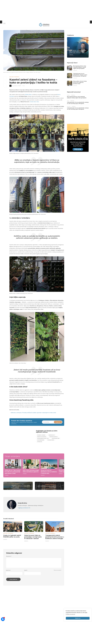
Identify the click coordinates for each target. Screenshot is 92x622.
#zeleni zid (39, 441)
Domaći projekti (51, 484)
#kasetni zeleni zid (53, 436)
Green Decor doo (34, 101)
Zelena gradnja (14, 76)
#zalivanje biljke (40, 440)
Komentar (8, 556)
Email (25, 570)
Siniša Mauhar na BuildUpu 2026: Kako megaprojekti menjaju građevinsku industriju (77, 51)
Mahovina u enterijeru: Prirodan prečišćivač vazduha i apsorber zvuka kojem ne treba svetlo (33, 412)
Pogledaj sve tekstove (24, 507)
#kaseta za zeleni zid (41, 436)
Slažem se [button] (77, 618)
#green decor (52, 435)
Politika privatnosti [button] (70, 614)
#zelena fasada (50, 440)
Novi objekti (16, 483)
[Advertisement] (21, 440)
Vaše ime (8, 570)
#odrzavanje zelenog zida (43, 438)
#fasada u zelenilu (41, 435)
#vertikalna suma (55, 438)
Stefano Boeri (28, 94)
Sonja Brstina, (14, 85)
